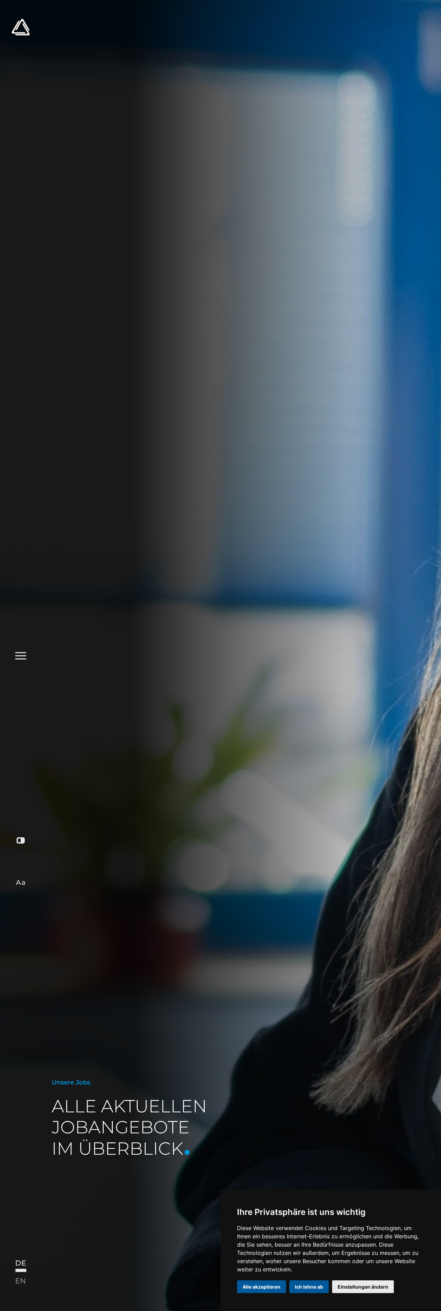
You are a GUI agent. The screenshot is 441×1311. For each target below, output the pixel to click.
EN (20, 1280)
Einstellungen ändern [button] (363, 1287)
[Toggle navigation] (20, 409)
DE (20, 1263)
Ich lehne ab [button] (309, 1287)
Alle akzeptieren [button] (261, 1287)
